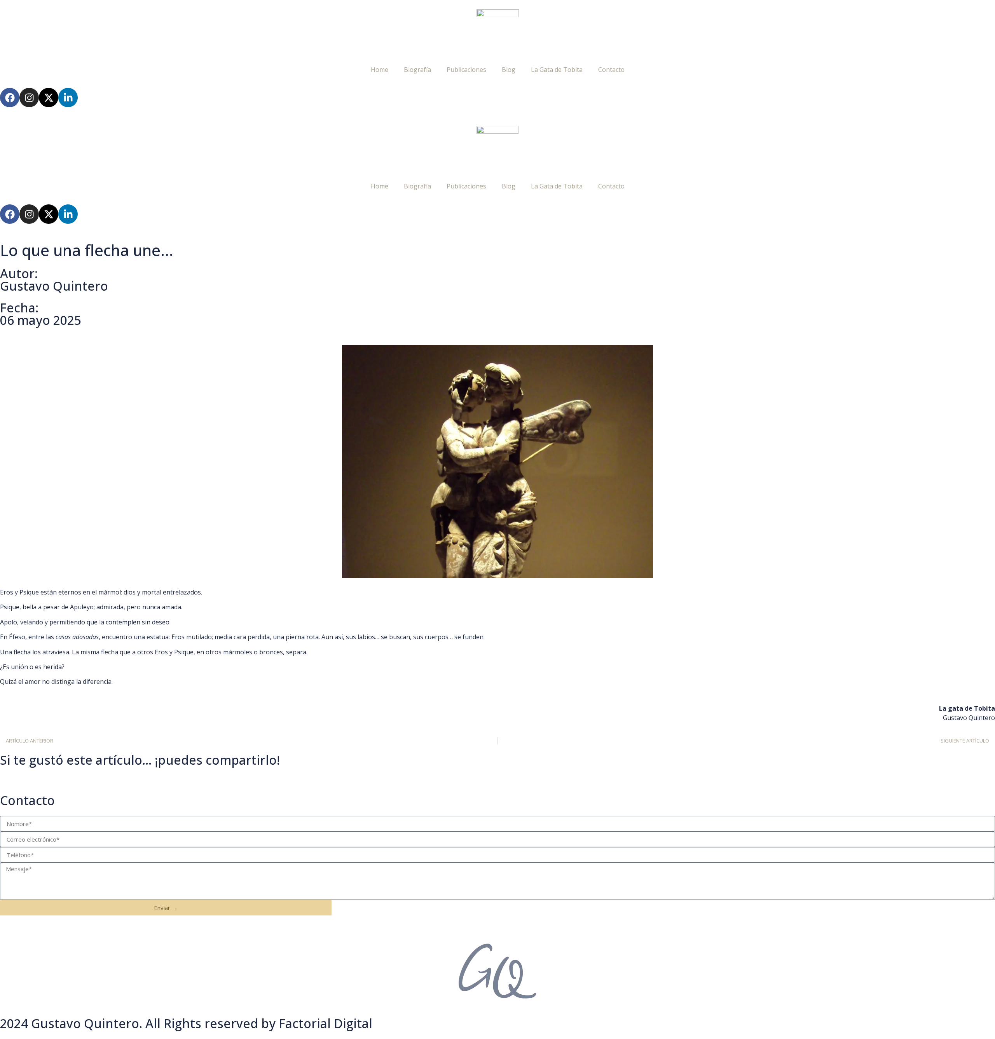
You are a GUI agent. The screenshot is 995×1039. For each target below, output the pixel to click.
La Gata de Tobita (557, 69)
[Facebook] (9, 97)
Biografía (417, 69)
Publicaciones (466, 69)
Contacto (611, 69)
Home (379, 69)
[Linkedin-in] (68, 97)
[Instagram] (29, 97)
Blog (508, 69)
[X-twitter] (48, 97)
